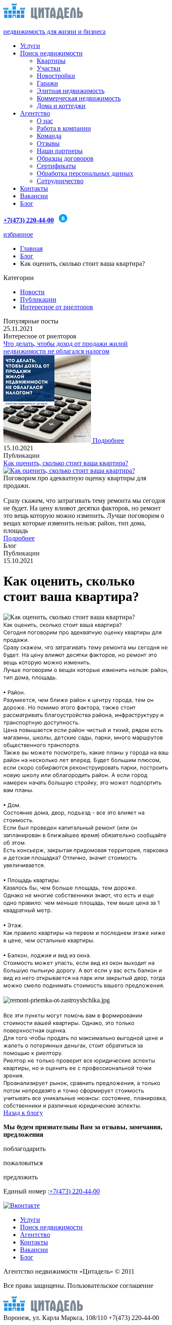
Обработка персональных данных (85, 173)
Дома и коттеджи (61, 105)
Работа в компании (64, 128)
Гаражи (47, 83)
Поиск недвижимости (51, 53)
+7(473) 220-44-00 (74, 1191)
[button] (86, 1149)
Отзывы (48, 143)
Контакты (34, 188)
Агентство (35, 113)
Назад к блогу (23, 1112)
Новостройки (56, 75)
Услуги (30, 45)
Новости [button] (32, 291)
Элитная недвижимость (70, 90)
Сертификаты (56, 165)
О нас (45, 120)
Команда (49, 135)
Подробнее (108, 440)
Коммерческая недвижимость (79, 98)
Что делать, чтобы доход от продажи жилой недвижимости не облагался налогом (65, 347)
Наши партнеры (60, 150)
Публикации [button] (38, 299)
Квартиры (51, 60)
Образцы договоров (65, 158)
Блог (26, 203)
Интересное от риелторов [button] (56, 306)
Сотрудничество (60, 180)
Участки (49, 68)
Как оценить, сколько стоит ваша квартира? (65, 463)
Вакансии (34, 195)
